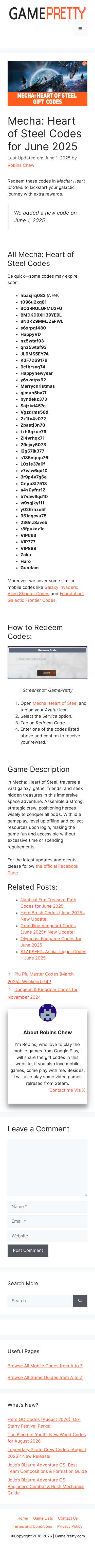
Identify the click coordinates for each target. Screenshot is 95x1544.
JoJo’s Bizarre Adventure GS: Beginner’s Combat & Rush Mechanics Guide (46, 1486)
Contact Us (68, 1518)
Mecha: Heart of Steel (55, 703)
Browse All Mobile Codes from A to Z (45, 1365)
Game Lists (43, 1518)
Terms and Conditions (32, 1526)
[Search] (80, 1301)
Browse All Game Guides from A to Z (45, 1377)
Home (22, 1518)
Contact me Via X (67, 1090)
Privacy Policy (69, 1526)
